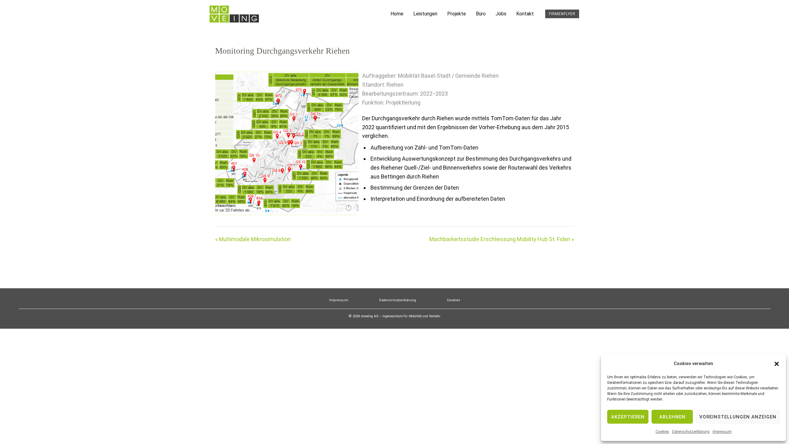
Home (396, 14)
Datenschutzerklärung (690, 432)
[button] (777, 364)
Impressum (722, 432)
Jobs (501, 14)
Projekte (456, 14)
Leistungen (425, 14)
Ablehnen (672, 417)
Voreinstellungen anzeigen (737, 417)
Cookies (662, 432)
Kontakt (525, 14)
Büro (481, 14)
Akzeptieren (627, 417)
